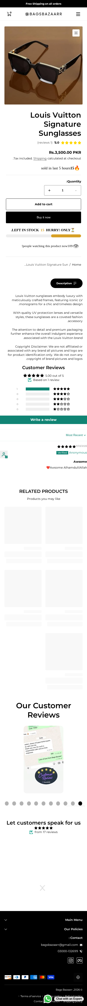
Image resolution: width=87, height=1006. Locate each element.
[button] (8, 14)
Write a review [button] (43, 420)
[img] (66, 447)
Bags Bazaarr (64, 989)
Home (76, 264)
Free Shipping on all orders (43, 3)
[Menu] (78, 14)
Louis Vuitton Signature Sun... (46, 264)
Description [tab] (64, 283)
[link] (59, 143)
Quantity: (74, 181)
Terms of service (30, 996)
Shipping (40, 158)
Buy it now (43, 217)
